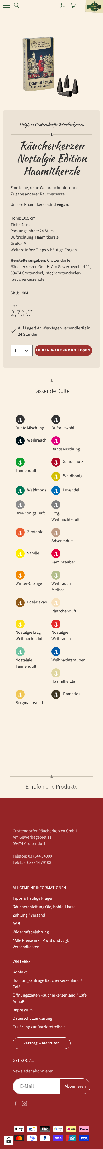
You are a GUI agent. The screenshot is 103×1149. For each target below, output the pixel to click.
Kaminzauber (63, 562)
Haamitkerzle (63, 681)
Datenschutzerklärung (32, 1018)
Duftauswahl (63, 428)
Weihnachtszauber (68, 660)
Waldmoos (36, 490)
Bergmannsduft (29, 703)
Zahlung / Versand (29, 915)
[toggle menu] (6, 5)
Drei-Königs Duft (30, 513)
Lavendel (71, 490)
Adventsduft (62, 541)
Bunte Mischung (30, 428)
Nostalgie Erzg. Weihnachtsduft (30, 636)
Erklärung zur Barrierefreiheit (39, 1027)
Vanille (33, 553)
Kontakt (20, 972)
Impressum (23, 1010)
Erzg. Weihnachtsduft (66, 516)
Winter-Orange (29, 583)
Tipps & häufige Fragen (56, 250)
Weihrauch (36, 440)
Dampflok (72, 694)
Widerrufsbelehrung (31, 932)
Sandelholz (73, 461)
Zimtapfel (35, 532)
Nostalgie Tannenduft (26, 663)
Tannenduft (26, 470)
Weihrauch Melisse (61, 587)
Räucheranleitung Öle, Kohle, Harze (44, 907)
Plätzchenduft (64, 611)
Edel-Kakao (37, 602)
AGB (16, 924)
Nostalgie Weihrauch (61, 636)
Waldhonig (72, 476)
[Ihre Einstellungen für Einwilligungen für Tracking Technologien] (8, 1140)
